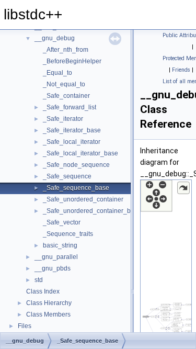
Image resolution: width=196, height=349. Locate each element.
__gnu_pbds (52, 268)
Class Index (43, 291)
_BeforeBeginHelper (72, 61)
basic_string (60, 245)
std (38, 280)
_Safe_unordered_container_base (92, 211)
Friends (181, 69)
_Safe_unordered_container (83, 199)
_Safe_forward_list (69, 107)
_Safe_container (66, 95)
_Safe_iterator (63, 118)
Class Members (48, 314)
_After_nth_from (65, 49)
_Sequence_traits (68, 234)
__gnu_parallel (56, 257)
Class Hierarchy (49, 303)
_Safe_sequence (67, 176)
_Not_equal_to (64, 84)
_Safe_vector (61, 222)
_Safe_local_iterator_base (80, 153)
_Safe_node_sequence (76, 164)
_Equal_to (57, 72)
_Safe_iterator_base (72, 130)
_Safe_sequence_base (76, 188)
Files (24, 326)
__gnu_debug (54, 38)
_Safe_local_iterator (71, 141)
